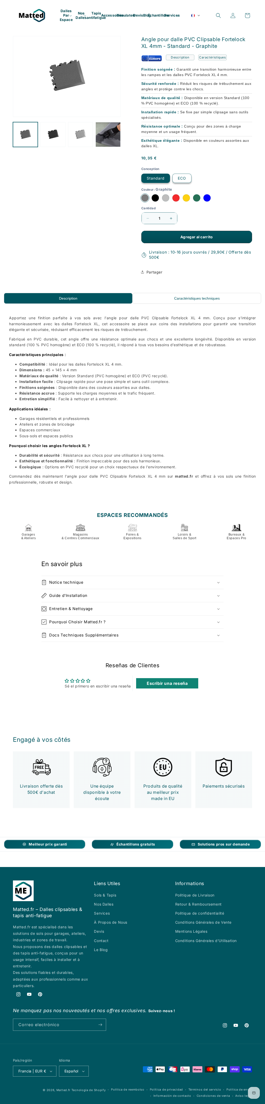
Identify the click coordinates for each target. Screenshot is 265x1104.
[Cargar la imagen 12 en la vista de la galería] (80, 134)
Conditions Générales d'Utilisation (206, 940)
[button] (66, 15)
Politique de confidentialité (199, 913)
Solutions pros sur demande (224, 844)
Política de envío (239, 1089)
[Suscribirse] (100, 1025)
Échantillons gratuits (135, 844)
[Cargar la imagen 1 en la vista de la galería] (25, 134)
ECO (182, 178)
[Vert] (196, 198)
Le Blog (101, 949)
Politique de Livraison (195, 895)
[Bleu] (207, 198)
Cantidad (148, 208)
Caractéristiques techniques (197, 298)
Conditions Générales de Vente (203, 922)
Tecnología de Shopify (88, 1090)
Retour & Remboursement (198, 904)
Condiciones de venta (213, 1096)
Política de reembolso (127, 1089)
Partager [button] (154, 272)
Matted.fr (63, 1090)
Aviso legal (243, 1096)
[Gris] (165, 198)
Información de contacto (172, 1096)
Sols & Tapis (105, 895)
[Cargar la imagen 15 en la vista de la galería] (107, 134)
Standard (156, 178)
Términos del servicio (204, 1089)
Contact (101, 940)
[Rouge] (176, 198)
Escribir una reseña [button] (167, 683)
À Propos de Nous (110, 922)
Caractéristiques (212, 57)
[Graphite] (145, 198)
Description (180, 57)
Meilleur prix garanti (48, 844)
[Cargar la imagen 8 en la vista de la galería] (52, 134)
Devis (99, 931)
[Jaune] (186, 198)
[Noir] (155, 198)
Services (102, 913)
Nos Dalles (103, 904)
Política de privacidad (166, 1089)
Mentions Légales (191, 931)
